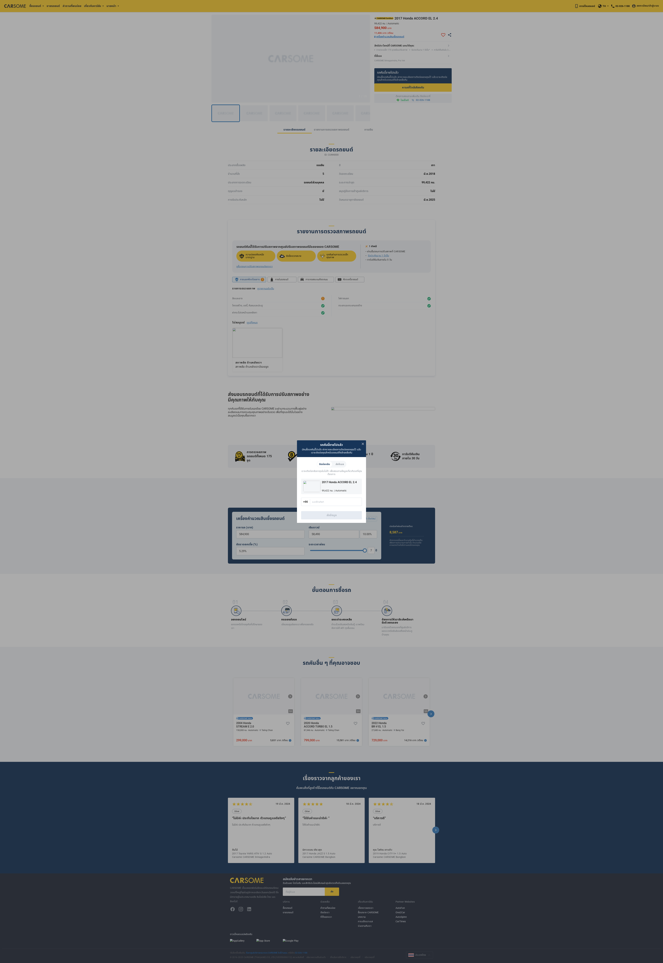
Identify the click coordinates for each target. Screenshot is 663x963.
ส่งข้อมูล (331, 515)
